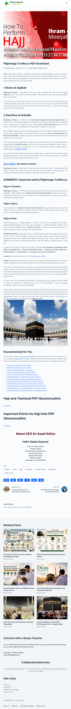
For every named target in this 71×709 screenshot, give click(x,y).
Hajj (20, 469)
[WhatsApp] (34, 480)
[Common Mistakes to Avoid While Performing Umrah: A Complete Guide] (52, 607)
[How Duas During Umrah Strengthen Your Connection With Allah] (52, 574)
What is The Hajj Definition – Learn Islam (20, 370)
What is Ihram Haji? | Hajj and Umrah (19, 368)
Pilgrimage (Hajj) (42, 68)
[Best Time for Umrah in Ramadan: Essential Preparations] (19, 607)
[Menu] (66, 3)
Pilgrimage (52, 469)
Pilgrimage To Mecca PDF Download (19, 365)
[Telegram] (27, 480)
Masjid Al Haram (40, 469)
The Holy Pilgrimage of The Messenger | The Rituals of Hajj (26, 388)
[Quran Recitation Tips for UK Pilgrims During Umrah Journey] (19, 574)
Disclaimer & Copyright (11, 689)
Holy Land (28, 469)
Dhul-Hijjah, (10, 164)
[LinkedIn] (20, 480)
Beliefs (7, 469)
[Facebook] (6, 480)
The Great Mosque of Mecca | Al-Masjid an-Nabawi (24, 379)
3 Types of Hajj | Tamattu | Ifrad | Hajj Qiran (21, 372)
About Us (7, 685)
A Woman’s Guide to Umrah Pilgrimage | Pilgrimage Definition (27, 390)
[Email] (41, 480)
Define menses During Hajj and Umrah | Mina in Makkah (25, 383)
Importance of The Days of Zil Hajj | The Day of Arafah (25, 381)
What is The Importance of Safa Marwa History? (23, 374)
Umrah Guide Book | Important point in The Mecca (23, 377)
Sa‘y (26, 229)
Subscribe (18, 359)
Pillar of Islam (9, 473)
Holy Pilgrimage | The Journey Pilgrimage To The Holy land (26, 386)
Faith (14, 469)
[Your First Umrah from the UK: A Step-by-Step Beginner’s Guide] (19, 540)
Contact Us (7, 687)
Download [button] (7, 406)
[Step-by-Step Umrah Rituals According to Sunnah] (52, 540)
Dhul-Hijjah (60, 170)
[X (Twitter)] (13, 480)
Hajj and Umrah (32, 68)
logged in (15, 507)
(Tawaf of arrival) (21, 149)
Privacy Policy (8, 692)
